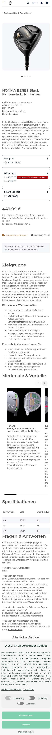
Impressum (28, 689)
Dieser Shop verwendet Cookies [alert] (26, 645)
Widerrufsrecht (35, 602)
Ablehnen (26, 724)
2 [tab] (25, 76)
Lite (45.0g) (13, 195)
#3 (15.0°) (27, 177)
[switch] (8, 698)
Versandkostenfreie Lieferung (30, 215)
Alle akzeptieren (26, 715)
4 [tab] (30, 76)
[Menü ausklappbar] (3, 1)
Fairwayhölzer (18, 111)
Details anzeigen (26, 731)
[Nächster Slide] (45, 383)
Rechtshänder (14, 162)
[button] (29, 3)
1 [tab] (22, 76)
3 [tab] (27, 76)
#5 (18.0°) (12, 181)
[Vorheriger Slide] (38, 383)
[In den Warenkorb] (4, 21)
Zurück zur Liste (10, 13)
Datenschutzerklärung (11, 689)
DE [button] (33, 3)
